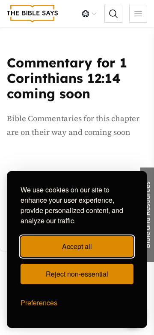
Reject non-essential (77, 274)
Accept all (77, 246)
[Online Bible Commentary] (32, 14)
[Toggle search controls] (113, 14)
